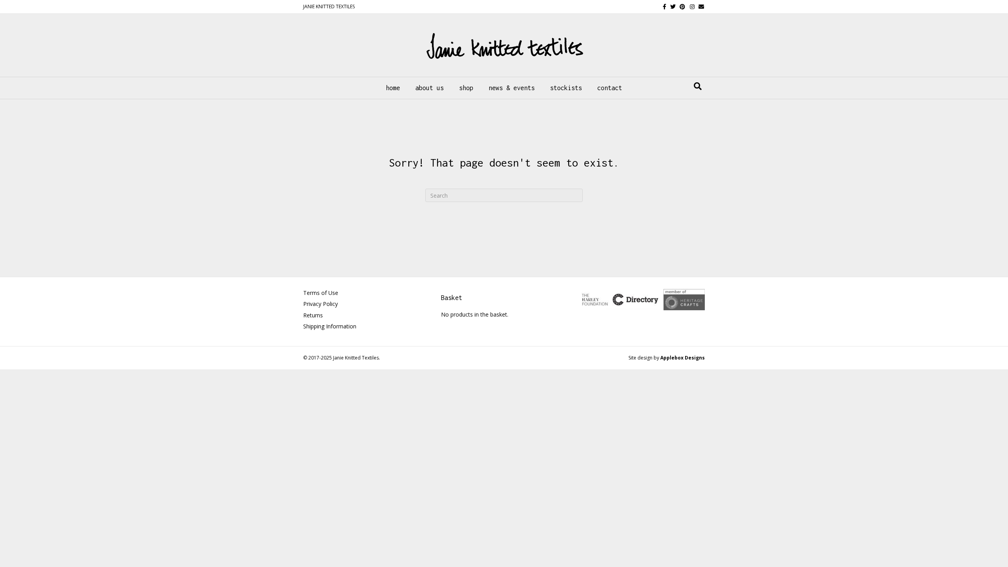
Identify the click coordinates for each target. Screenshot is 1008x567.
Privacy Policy (320, 304)
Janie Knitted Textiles (356, 357)
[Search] (698, 86)
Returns (313, 315)
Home (393, 87)
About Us (429, 87)
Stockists (566, 87)
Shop (466, 87)
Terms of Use (320, 292)
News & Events (512, 87)
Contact (609, 87)
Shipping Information (329, 326)
